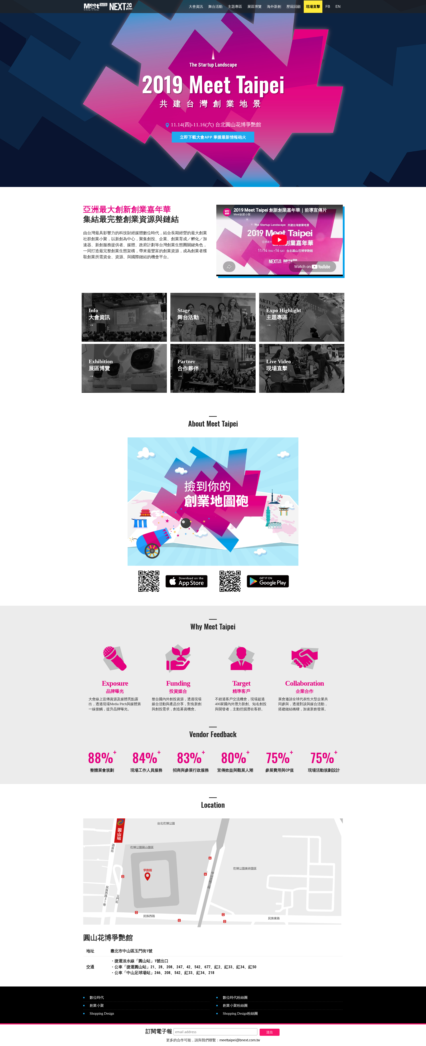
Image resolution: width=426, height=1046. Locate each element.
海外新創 (274, 6)
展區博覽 (254, 6)
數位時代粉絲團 (235, 997)
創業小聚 (97, 1005)
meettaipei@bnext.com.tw (239, 1040)
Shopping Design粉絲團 (240, 1013)
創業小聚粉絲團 (235, 1005)
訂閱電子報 (159, 1031)
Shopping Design (102, 1013)
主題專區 (235, 6)
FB (327, 6)
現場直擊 (313, 6)
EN (338, 6)
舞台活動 (215, 6)
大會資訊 (196, 6)
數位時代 (97, 997)
